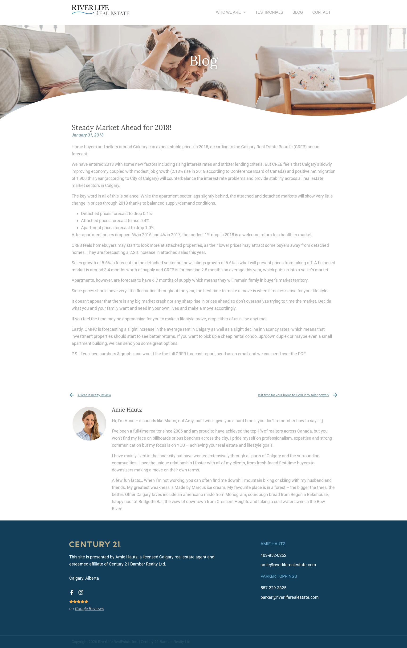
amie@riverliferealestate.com (288, 564)
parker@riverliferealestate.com (289, 597)
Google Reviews (89, 608)
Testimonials (269, 12)
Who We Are (228, 12)
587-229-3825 (273, 587)
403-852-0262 (273, 555)
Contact (321, 12)
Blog (298, 12)
